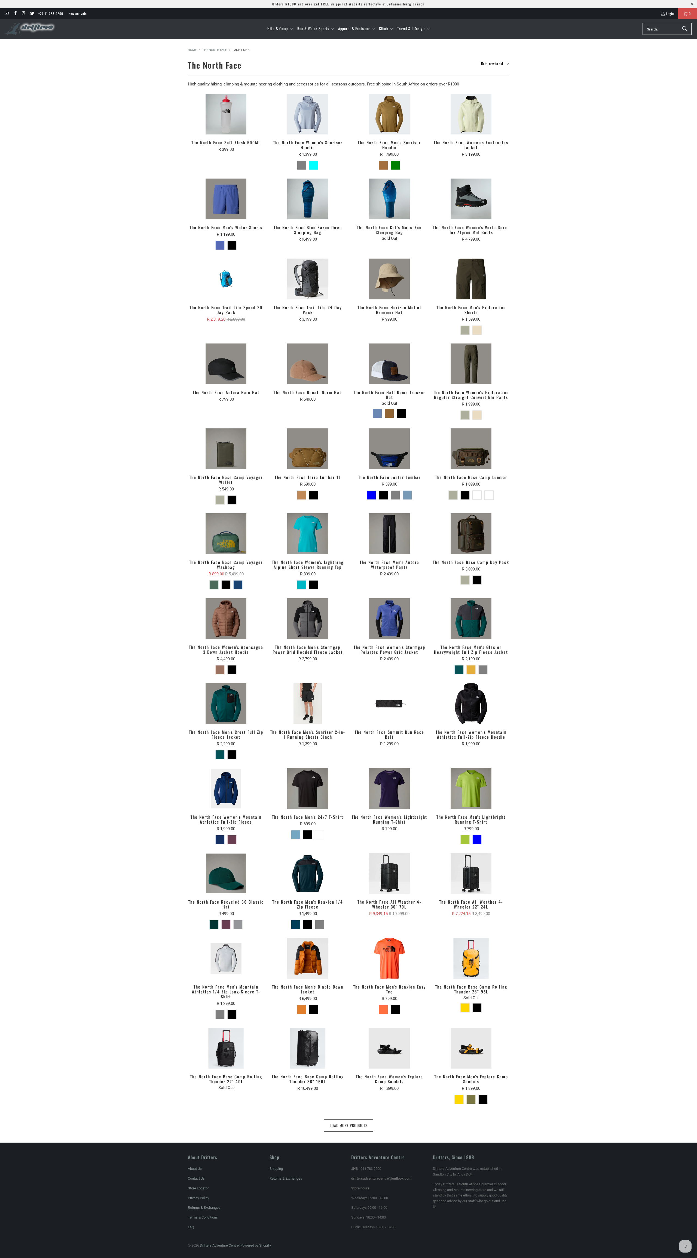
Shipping (276, 1169)
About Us (195, 1169)
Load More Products (349, 1125)
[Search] (685, 29)
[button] (280, 29)
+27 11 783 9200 (50, 13)
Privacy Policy (198, 1198)
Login (670, 13)
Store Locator (198, 1188)
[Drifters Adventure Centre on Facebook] (15, 13)
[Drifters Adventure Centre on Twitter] (32, 13)
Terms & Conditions (203, 1217)
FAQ (191, 1227)
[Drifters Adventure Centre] (30, 29)
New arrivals (78, 13)
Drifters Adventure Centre (219, 1245)
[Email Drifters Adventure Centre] (6, 13)
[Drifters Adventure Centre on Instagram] (23, 13)
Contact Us (196, 1178)
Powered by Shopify (255, 1245)
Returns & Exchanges (204, 1207)
